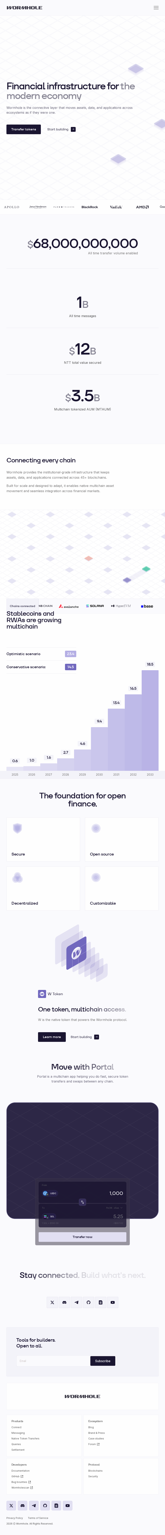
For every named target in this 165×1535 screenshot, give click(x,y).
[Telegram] (76, 1302)
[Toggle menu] (156, 7)
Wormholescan (20, 1487)
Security (93, 1476)
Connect (16, 1427)
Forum (92, 1444)
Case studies (96, 1438)
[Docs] (100, 1302)
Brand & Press (96, 1432)
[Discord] (64, 1302)
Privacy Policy (14, 1518)
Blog (91, 1427)
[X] (52, 1302)
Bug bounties (19, 1481)
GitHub (15, 1476)
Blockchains (95, 1470)
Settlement (18, 1449)
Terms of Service (38, 1518)
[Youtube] (112, 1302)
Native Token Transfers (25, 1438)
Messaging (18, 1432)
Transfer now (82, 1237)
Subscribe (102, 1361)
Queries (16, 1444)
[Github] (88, 1302)
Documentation (20, 1470)
